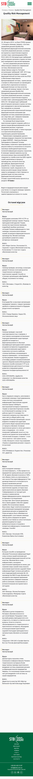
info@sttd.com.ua (16, 767)
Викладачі (16, 746)
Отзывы (11, 180)
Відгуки (16, 748)
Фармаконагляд (16, 756)
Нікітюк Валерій (7, 211)
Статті (16, 752)
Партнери (17, 754)
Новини (16, 750)
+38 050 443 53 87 (16, 765)
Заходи (16, 744)
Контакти (16, 759)
